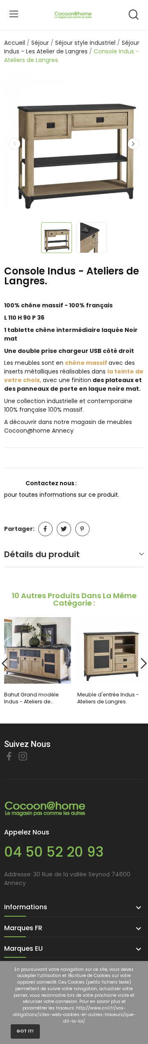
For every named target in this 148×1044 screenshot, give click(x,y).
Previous (14, 143)
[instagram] (23, 756)
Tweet (64, 529)
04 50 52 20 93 (54, 852)
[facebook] (9, 756)
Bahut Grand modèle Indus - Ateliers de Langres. (31, 698)
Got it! (25, 1031)
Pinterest (82, 529)
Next (133, 143)
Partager (45, 529)
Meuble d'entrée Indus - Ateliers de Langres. (108, 698)
